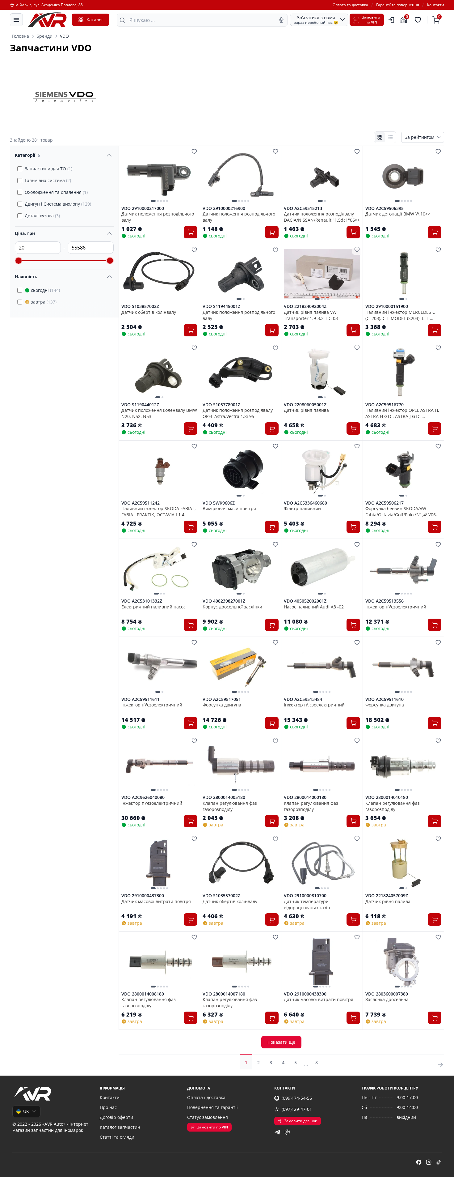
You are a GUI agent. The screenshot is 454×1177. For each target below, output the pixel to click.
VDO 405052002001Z (305, 601)
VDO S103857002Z (140, 306)
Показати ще (281, 1042)
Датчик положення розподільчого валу (157, 217)
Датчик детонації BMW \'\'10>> (397, 214)
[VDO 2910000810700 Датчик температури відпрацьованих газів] (322, 863)
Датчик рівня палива (306, 410)
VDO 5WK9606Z (219, 503)
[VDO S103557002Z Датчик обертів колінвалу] (241, 863)
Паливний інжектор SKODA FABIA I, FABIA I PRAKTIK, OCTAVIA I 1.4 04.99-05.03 (158, 511)
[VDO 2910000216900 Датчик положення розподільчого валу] (241, 175)
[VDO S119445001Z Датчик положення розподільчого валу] (241, 274)
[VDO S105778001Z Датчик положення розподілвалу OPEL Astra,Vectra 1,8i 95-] (241, 372)
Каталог (94, 20)
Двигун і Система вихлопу (58, 204)
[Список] (390, 137)
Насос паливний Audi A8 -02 (314, 607)
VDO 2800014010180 (386, 797)
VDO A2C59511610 (384, 699)
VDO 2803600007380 (386, 994)
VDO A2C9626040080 (143, 797)
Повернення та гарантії (212, 1107)
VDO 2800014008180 (142, 994)
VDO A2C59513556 (384, 601)
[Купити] (190, 232)
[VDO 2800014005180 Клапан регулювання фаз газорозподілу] (241, 765)
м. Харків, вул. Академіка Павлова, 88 (49, 4)
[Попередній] (127, 176)
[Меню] (16, 19)
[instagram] (429, 1162)
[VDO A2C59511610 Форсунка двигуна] (403, 666)
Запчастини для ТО (48, 169)
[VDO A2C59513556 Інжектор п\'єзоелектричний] (403, 568)
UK (26, 1111)
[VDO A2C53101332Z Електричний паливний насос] (159, 568)
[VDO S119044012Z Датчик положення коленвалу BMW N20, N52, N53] (159, 372)
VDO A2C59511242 (140, 503)
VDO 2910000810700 (305, 895)
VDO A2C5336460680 (305, 503)
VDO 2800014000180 (305, 797)
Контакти (435, 4)
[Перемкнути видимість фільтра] (109, 155)
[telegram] (277, 1132)
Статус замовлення (207, 1117)
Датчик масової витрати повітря (156, 901)
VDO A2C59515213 (303, 208)
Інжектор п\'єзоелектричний (395, 607)
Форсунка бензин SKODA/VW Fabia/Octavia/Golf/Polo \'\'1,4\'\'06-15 (401, 511)
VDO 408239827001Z (224, 601)
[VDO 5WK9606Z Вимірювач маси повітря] (241, 470)
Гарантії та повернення (397, 4)
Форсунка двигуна (222, 705)
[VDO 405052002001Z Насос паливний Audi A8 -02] (322, 568)
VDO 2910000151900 (386, 306)
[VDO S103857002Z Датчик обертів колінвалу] (159, 274)
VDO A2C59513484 (303, 699)
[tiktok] (438, 1162)
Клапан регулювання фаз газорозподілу (230, 806)
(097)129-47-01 (297, 1109)
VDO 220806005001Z (305, 404)
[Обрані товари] (419, 20)
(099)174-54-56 (297, 1098)
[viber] (287, 1132)
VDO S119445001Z (221, 306)
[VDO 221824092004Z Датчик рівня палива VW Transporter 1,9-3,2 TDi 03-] (322, 274)
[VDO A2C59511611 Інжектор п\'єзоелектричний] (159, 666)
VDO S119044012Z (140, 404)
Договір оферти (116, 1117)
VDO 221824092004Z (305, 306)
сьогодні (45, 290)
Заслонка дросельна (387, 999)
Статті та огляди (117, 1137)
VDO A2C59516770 (384, 404)
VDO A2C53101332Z (141, 601)
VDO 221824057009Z (386, 895)
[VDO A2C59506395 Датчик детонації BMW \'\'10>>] (403, 175)
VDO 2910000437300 (142, 895)
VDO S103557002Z (221, 895)
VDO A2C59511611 (140, 699)
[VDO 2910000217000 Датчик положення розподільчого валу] (159, 175)
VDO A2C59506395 (384, 208)
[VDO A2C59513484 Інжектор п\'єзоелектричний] (322, 666)
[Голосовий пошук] (281, 20)
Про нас (108, 1107)
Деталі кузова (42, 216)
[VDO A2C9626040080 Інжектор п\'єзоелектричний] (159, 765)
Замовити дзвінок (300, 1121)
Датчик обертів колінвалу (148, 312)
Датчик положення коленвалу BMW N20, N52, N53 (159, 413)
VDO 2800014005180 (224, 797)
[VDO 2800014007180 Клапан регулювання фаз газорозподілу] (241, 961)
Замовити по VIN (212, 1127)
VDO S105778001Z (221, 404)
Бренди (44, 36)
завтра (44, 302)
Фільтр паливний (302, 508)
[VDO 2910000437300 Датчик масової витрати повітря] (159, 863)
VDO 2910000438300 (305, 994)
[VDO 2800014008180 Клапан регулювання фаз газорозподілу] (159, 961)
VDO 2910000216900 (224, 208)
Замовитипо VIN (371, 20)
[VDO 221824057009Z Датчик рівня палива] (403, 863)
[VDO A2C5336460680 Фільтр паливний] (322, 470)
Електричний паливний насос (153, 607)
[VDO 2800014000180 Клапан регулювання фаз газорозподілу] (322, 765)
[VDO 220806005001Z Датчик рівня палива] (322, 372)
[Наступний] (191, 176)
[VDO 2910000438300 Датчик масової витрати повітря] (322, 961)
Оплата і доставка (206, 1097)
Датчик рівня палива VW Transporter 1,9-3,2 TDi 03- (311, 315)
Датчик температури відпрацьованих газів (307, 904)
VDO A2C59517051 (222, 699)
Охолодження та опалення (56, 192)
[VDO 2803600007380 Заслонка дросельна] (403, 961)
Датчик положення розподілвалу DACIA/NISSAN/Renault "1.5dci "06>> (322, 217)
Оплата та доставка (350, 4)
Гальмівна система (48, 180)
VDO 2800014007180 (224, 994)
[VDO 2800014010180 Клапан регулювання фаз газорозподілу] (403, 765)
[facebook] (419, 1162)
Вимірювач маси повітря (229, 508)
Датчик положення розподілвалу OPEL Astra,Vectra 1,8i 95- (238, 413)
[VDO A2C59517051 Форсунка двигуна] (241, 666)
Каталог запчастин (120, 1127)
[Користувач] (391, 20)
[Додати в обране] (194, 151)
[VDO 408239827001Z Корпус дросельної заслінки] (241, 568)
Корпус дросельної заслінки (232, 607)
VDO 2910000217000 (142, 208)
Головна (20, 36)
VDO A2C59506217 (384, 503)
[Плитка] (380, 137)
